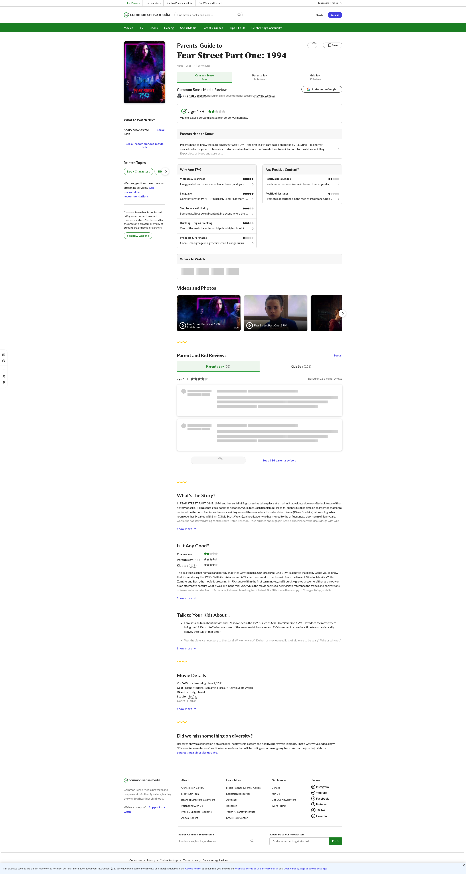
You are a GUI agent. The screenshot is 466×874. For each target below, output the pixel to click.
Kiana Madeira (303, 512)
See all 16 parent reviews (279, 460)
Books (154, 27)
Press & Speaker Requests (196, 811)
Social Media (188, 27)
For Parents (133, 3)
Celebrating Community (266, 27)
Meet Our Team (190, 793)
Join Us (276, 793)
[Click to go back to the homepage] (147, 15)
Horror (191, 700)
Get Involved (280, 780)
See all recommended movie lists (144, 145)
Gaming (169, 27)
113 (192, 565)
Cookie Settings (169, 860)
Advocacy (231, 799)
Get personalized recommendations (139, 192)
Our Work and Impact (210, 3)
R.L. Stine (301, 144)
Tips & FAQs (237, 27)
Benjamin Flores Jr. (273, 507)
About (185, 780)
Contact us (135, 860)
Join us (335, 14)
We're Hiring (279, 805)
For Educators (153, 3)
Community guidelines (215, 860)
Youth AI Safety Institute (179, 3)
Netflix (192, 696)
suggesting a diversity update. (197, 752)
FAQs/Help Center (237, 817)
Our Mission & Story (192, 787)
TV (141, 27)
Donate (276, 787)
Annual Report (189, 817)
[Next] (342, 313)
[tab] (204, 77)
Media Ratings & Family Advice (243, 787)
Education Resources (238, 793)
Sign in (319, 15)
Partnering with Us (192, 805)
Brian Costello (196, 95)
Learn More (233, 780)
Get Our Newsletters (284, 799)
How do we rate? (264, 95)
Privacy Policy (270, 868)
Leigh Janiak (198, 692)
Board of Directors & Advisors (198, 799)
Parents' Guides (213, 27)
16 (196, 559)
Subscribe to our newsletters (287, 834)
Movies (128, 27)
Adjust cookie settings (313, 868)
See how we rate (138, 235)
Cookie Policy (193, 868)
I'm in (335, 841)
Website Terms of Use (248, 868)
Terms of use (190, 860)
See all (338, 355)
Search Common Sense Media (196, 834)
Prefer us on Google (324, 89)
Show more (184, 528)
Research (231, 805)
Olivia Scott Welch (241, 687)
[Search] (252, 841)
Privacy (151, 860)
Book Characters (138, 171)
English (334, 2)
